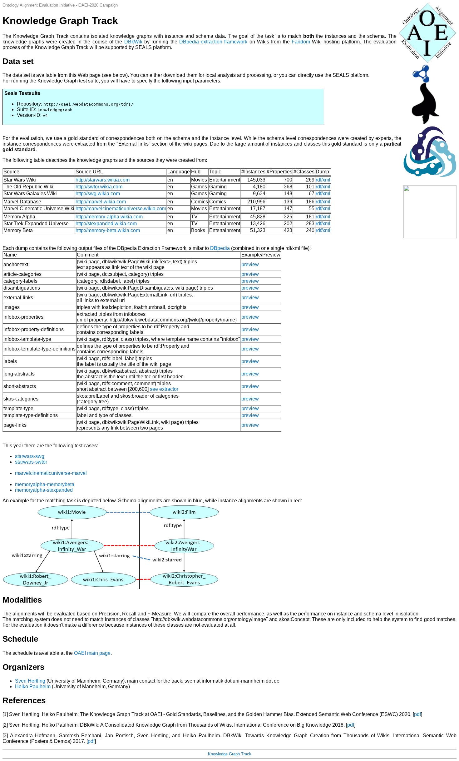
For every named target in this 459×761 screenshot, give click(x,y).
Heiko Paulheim (33, 686)
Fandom (301, 41)
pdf (417, 714)
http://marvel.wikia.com (101, 201)
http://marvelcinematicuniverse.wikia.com (121, 208)
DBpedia (220, 248)
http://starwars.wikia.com (103, 179)
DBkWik (133, 41)
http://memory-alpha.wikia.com (109, 216)
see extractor (164, 389)
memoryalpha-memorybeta (44, 484)
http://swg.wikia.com (98, 193)
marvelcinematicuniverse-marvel (51, 473)
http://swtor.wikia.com (99, 186)
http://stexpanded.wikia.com (106, 223)
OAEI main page (92, 653)
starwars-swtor (31, 462)
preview (250, 264)
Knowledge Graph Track (229, 754)
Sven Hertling (30, 681)
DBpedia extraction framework (213, 41)
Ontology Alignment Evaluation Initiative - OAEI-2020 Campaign (60, 5)
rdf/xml (323, 179)
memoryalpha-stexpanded (44, 490)
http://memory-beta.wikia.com (108, 230)
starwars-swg (29, 456)
